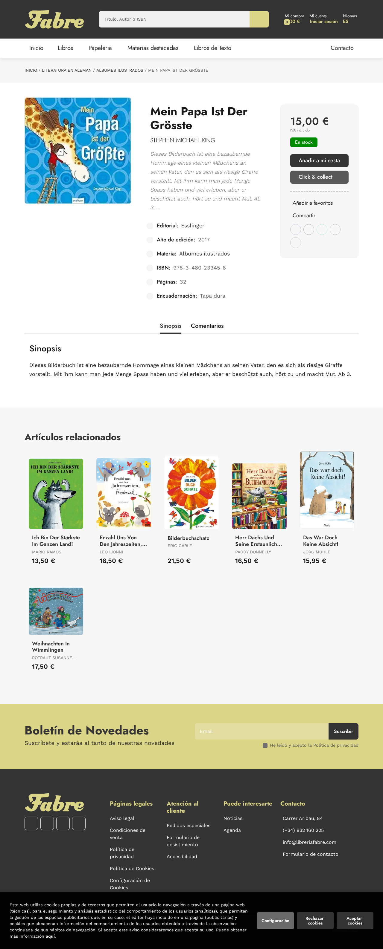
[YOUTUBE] (63, 823)
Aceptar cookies (354, 920)
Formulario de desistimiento (183, 841)
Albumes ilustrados (119, 70)
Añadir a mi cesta (319, 160)
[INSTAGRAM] (47, 823)
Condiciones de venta (127, 833)
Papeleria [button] (100, 48)
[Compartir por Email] (335, 229)
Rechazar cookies (315, 920)
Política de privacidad (122, 853)
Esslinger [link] (192, 225)
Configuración (275, 921)
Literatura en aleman (67, 70)
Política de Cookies (132, 868)
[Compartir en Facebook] (295, 229)
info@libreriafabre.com (309, 842)
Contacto (342, 48)
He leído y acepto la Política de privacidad (314, 745)
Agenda (232, 830)
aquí (50, 936)
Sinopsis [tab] (170, 326)
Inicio (31, 70)
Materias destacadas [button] (152, 48)
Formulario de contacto (310, 854)
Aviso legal (122, 818)
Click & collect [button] (315, 177)
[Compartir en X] (308, 229)
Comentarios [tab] (207, 326)
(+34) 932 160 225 (303, 830)
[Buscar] (259, 19)
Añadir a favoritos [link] (313, 203)
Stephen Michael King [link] (182, 140)
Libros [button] (65, 48)
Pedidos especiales (188, 825)
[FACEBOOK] (31, 823)
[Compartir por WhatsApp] (322, 229)
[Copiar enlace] (295, 242)
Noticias (233, 818)
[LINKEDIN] (79, 823)
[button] (294, 19)
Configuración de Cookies (130, 884)
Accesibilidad (182, 856)
